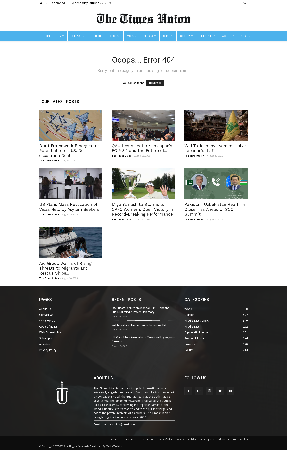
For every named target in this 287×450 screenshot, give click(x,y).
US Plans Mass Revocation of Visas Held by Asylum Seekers (69, 207)
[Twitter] (220, 391)
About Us (45, 309)
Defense (76, 36)
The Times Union (49, 160)
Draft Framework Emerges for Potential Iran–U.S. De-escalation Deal (69, 150)
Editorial (114, 36)
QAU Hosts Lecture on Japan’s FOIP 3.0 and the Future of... (142, 148)
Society (185, 36)
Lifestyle (206, 36)
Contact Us (46, 315)
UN (59, 36)
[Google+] (199, 391)
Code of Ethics (48, 326)
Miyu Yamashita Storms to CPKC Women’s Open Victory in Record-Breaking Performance (142, 209)
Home (47, 36)
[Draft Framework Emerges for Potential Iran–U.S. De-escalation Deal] (70, 125)
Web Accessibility (50, 332)
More (244, 36)
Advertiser (45, 344)
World (226, 36)
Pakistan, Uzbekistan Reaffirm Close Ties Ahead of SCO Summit (214, 209)
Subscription (47, 338)
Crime (166, 36)
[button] (245, 2)
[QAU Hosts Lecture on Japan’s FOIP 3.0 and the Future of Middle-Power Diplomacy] (143, 125)
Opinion (96, 36)
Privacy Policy (47, 350)
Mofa (130, 36)
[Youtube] (230, 391)
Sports (148, 36)
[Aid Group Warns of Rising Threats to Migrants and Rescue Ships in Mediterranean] (70, 242)
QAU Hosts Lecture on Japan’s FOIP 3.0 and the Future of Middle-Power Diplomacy (140, 310)
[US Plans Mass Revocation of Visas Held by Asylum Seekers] (70, 184)
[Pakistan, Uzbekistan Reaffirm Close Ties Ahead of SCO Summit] (216, 184)
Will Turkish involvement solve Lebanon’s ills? (139, 325)
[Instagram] (209, 391)
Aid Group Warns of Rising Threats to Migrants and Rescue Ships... (65, 268)
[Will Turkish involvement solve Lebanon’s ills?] (216, 125)
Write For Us (47, 320)
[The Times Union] (143, 18)
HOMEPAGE (155, 83)
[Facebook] (188, 391)
